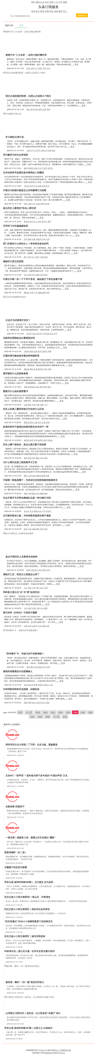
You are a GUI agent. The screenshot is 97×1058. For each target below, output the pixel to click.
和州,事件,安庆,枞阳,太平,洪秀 (38, 667)
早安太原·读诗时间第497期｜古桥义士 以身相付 (28, 1028)
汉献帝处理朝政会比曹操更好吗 (19, 337)
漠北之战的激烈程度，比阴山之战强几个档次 (28, 95)
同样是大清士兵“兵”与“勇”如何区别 (21, 592)
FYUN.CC (42, 1050)
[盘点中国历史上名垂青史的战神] (18, 533)
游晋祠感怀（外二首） (15, 852)
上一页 (29, 712)
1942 (60, 712)
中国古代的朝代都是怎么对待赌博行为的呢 (24, 190)
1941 (53, 712)
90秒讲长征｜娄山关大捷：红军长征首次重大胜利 (29, 951)
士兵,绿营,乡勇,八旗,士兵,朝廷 (35, 608)
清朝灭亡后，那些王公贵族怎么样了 (21, 574)
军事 (47, 11)
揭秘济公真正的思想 (13, 261)
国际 (38, 2)
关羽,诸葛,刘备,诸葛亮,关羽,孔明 (36, 239)
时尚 (47, 2)
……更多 (74, 64)
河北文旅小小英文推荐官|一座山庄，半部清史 (27, 897)
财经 (42, 11)
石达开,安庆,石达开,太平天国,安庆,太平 (41, 333)
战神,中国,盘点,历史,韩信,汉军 (38, 570)
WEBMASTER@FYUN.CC (54, 1053)
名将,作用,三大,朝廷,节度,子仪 (38, 68)
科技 (51, 11)
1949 (47, 716)
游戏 (56, 11)
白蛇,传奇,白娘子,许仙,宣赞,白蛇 (36, 626)
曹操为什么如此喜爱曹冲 (15, 391)
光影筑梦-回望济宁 (15, 806)
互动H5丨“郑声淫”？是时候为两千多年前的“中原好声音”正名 (37, 775)
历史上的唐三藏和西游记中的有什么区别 (23, 409)
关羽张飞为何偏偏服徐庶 (15, 225)
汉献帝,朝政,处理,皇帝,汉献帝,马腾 (37, 351)
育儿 (65, 11)
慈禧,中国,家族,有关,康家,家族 (35, 493)
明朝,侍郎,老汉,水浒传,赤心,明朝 (36, 702)
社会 (42, 2)
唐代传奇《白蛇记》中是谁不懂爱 (20, 612)
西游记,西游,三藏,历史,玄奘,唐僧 (36, 422)
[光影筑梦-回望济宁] (12, 796)
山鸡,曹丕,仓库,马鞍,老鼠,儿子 (35, 404)
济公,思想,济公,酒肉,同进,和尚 (35, 274)
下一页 (56, 716)
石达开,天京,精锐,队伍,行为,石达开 (37, 511)
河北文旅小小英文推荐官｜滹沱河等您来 (24, 936)
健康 (65, 2)
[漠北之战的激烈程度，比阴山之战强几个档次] (24, 72)
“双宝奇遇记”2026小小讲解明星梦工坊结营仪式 (28, 921)
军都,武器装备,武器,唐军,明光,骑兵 (37, 387)
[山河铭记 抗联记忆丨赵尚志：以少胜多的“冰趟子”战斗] (29, 996)
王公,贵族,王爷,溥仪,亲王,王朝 (35, 588)
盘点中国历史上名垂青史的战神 (21, 556)
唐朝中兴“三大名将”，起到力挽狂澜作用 (26, 54)
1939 (37, 712)
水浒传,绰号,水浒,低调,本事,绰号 (36, 186)
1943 (68, 712)
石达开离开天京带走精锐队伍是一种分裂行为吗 (27, 497)
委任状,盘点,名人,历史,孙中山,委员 (37, 221)
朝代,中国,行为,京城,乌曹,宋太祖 (36, 203)
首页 (20, 712)
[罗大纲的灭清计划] (12, 113)
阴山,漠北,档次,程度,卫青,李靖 (38, 109)
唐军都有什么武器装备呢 (15, 373)
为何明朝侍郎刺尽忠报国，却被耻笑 (21, 689)
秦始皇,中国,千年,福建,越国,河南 (36, 292)
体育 (33, 11)
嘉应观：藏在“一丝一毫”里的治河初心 (25, 982)
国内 (33, 2)
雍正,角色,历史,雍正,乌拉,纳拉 (35, 458)
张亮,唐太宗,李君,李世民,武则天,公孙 (38, 684)
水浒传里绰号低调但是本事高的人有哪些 (23, 172)
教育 (60, 11)
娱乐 (38, 11)
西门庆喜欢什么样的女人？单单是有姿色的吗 (25, 243)
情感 (51, 2)
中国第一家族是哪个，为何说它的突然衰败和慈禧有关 (30, 480)
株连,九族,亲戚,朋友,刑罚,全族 (35, 529)
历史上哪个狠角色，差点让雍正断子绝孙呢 (24, 444)
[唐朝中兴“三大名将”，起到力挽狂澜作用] (22, 31)
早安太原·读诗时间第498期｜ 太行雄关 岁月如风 (28, 882)
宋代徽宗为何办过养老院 (15, 154)
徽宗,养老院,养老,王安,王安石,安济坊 (38, 168)
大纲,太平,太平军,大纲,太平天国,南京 (40, 150)
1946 (90, 712)
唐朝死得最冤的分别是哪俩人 (18, 671)
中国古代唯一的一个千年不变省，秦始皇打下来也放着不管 (32, 279)
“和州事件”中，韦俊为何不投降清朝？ (25, 653)
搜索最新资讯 (82, 15)
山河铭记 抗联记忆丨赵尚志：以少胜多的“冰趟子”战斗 (33, 1013)
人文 (56, 2)
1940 (45, 712)
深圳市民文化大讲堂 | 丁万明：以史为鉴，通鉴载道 (31, 744)
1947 (32, 716)
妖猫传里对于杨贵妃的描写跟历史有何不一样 (25, 426)
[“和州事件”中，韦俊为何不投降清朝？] (21, 630)
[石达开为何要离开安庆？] (15, 296)
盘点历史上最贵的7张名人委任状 (19, 208)
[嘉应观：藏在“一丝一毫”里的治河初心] (22, 965)
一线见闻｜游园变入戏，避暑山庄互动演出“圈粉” (31, 837)
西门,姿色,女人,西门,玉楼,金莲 (35, 257)
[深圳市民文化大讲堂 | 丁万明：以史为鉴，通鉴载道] (12, 734)
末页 (65, 716)
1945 (82, 712)
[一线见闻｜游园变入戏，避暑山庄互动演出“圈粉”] (12, 827)
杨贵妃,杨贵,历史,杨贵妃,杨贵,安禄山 (38, 440)
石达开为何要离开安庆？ (18, 320)
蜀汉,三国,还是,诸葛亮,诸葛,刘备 (36, 475)
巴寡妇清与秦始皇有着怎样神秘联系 (21, 355)
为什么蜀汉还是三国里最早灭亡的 (20, 462)
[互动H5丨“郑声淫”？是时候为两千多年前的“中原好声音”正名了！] (12, 765)
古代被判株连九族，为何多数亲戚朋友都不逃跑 (27, 515)
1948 (40, 716)
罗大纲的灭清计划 (15, 137)
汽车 (60, 2)
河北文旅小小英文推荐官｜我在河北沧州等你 (27, 909)
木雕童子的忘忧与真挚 (15, 867)
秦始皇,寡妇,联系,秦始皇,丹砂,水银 (37, 369)
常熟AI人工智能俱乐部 (61, 1050)
